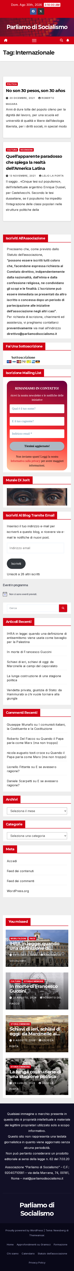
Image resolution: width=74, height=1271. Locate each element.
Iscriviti (16, 563)
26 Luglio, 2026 (24, 1083)
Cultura (12, 150)
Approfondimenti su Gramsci (34, 1244)
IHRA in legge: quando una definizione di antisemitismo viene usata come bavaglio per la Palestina (37, 638)
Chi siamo (13, 1253)
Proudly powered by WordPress (25, 1230)
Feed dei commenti (20, 881)
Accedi (12, 861)
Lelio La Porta (53, 175)
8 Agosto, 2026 (24, 1040)
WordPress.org (18, 891)
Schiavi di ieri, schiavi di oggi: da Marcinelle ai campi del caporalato (34, 1033)
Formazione (60, 1244)
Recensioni (26, 150)
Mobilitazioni (18, 938)
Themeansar (36, 1235)
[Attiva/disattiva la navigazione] (34, 40)
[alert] (37, 594)
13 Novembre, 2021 (22, 175)
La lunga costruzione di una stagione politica (35, 1074)
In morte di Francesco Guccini (29, 652)
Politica (12, 84)
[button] (61, 40)
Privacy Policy (37, 1262)
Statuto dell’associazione (52, 1253)
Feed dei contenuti (20, 871)
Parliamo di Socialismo (37, 27)
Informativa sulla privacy (25, 461)
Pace (32, 938)
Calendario (28, 1253)
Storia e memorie (33, 981)
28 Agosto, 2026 (25, 954)
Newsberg (60, 1230)
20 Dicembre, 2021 (22, 98)
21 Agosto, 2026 (25, 997)
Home (10, 1244)
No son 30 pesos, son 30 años (35, 90)
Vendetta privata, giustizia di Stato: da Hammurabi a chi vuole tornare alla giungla (34, 694)
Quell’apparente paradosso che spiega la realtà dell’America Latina (34, 162)
